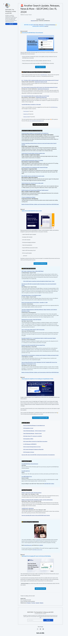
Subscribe (11, 23)
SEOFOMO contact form (37, 549)
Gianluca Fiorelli (26, 116)
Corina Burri (38, 539)
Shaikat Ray (25, 114)
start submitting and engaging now (37, 120)
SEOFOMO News (44, 74)
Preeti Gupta (25, 111)
